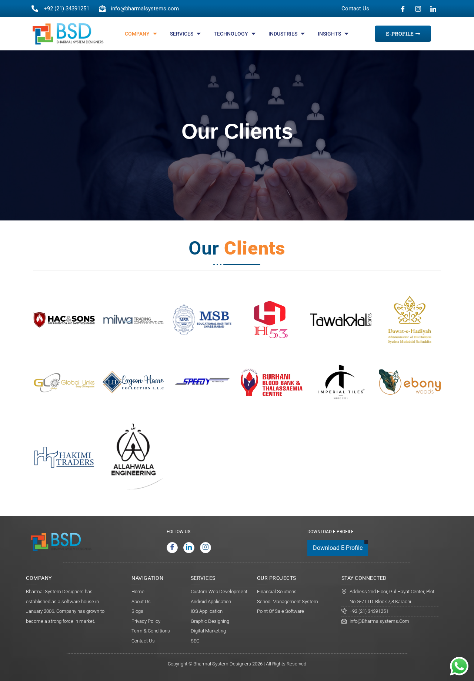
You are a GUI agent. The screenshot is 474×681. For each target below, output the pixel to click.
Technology (231, 34)
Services (181, 34)
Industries (282, 34)
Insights (329, 34)
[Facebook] (402, 8)
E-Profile (400, 33)
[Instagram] (418, 8)
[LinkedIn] (433, 8)
